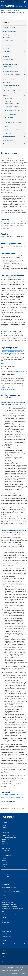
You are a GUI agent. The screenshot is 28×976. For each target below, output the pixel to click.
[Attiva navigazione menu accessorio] (2, 2)
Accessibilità (5, 959)
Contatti (4, 827)
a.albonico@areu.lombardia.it (20, 371)
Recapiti (4, 898)
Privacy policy (16, 973)
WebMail (4, 951)
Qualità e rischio (5, 867)
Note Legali (4, 953)
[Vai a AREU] (9, 817)
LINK (14, 801)
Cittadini (4, 858)
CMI (3, 846)
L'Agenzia (15, 10)
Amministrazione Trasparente (8, 12)
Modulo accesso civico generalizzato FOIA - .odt (12, 797)
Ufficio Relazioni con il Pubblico (9, 914)
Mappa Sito (4, 961)
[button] (25, 6)
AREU (2, 10)
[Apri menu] (2, 5)
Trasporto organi (5, 839)
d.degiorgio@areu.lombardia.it (8, 389)
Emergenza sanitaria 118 (8, 835)
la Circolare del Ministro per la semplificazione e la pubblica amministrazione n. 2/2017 (12, 351)
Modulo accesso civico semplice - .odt (9, 794)
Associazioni (5, 862)
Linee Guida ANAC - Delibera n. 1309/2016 (12, 350)
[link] (24, 1)
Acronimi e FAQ (5, 877)
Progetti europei (5, 850)
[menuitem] (9, 28)
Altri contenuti (20, 12)
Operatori (4, 860)
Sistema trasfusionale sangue (9, 837)
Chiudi (24, 973)
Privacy (18, 970)
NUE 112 (4, 842)
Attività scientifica (6, 848)
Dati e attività (5, 879)
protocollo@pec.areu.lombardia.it (16, 261)
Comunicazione (5, 874)
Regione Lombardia (7, 1)
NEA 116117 (5, 844)
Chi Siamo (8, 10)
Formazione (4, 864)
